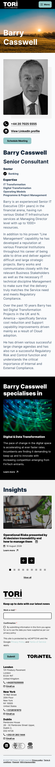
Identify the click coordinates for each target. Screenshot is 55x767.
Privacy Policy (18, 642)
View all (27, 577)
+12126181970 (13, 710)
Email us (10, 686)
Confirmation (10, 623)
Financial (15, 762)
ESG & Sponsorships (27, 762)
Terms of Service (38, 642)
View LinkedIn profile (25, 131)
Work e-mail (9, 610)
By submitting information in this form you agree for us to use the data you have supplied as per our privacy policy (27, 630)
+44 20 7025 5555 (24, 123)
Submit (11, 656)
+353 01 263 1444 (15, 734)
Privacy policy (37, 760)
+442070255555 (15, 682)
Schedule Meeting (17, 141)
